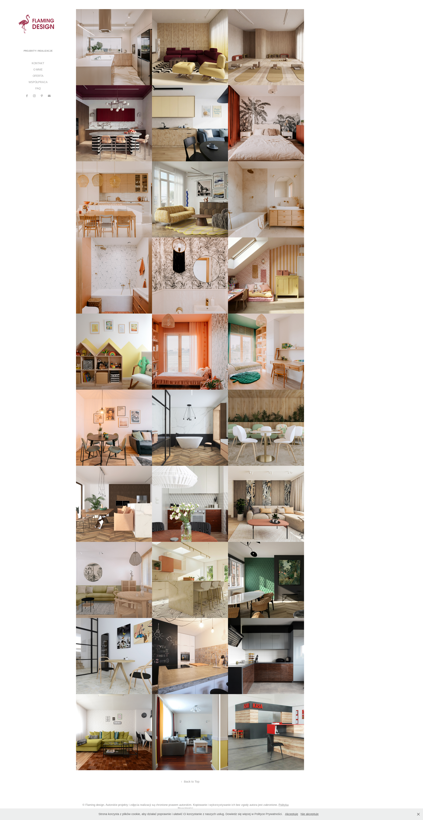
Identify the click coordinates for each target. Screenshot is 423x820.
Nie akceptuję (310, 814)
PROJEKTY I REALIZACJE (38, 50)
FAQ (38, 88)
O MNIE (38, 69)
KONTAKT (38, 63)
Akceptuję (291, 814)
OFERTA (38, 75)
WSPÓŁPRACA (38, 82)
